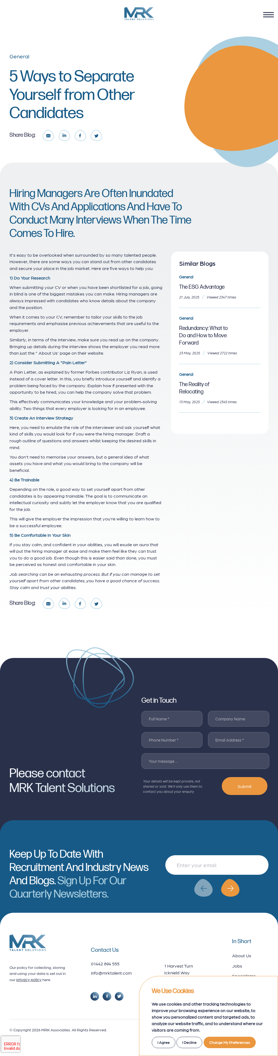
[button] (203, 888)
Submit (245, 786)
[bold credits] (30, 1041)
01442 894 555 (105, 963)
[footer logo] (28, 943)
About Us (241, 955)
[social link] (94, 996)
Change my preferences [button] (229, 1042)
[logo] (139, 13)
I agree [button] (163, 1042)
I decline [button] (189, 1042)
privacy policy (29, 979)
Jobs (237, 965)
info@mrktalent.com (111, 972)
